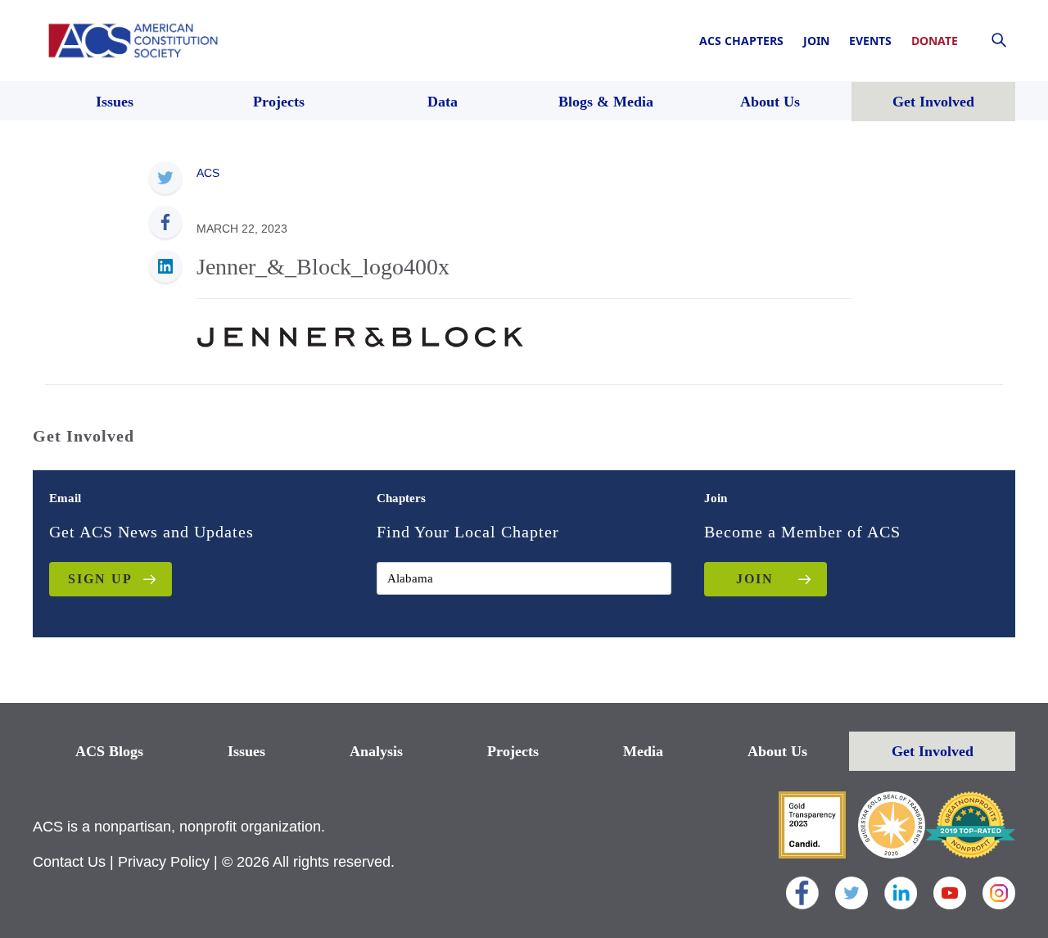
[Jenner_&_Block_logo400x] (360, 335)
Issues (246, 751)
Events (870, 40)
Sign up (100, 579)
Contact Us (69, 862)
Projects (513, 751)
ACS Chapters (741, 40)
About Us (777, 751)
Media (643, 751)
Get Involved (932, 751)
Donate (934, 40)
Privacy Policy (164, 862)
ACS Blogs (109, 751)
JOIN (755, 579)
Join (816, 40)
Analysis (376, 751)
